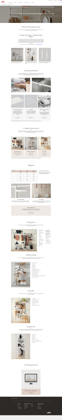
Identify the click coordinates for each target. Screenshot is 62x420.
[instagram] (12, 398)
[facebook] (11, 398)
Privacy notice (39, 407)
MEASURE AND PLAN (5, 4)
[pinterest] (15, 398)
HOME (1, 4)
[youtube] (16, 398)
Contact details (19, 407)
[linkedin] (14, 398)
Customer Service (20, 408)
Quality (25, 408)
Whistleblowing (39, 408)
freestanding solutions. (39, 44)
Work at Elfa (25, 407)
